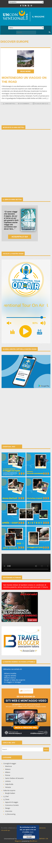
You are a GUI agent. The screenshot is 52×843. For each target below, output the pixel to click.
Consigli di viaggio (9, 763)
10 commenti (24, 103)
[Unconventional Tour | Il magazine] (24, 17)
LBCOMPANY (40, 839)
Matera (7, 769)
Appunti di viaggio (11, 802)
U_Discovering (10, 814)
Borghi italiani (10, 793)
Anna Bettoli (10, 103)
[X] (23, 6)
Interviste (8, 811)
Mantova (8, 766)
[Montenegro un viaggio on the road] (25, 58)
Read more (25, 71)
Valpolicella (9, 784)
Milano (7, 772)
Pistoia (7, 775)
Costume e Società (12, 805)
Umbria (8, 781)
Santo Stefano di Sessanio (14, 778)
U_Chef (5, 796)
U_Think (6, 799)
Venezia (8, 787)
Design (7, 808)
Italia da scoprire (9, 790)
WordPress (33, 841)
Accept (29, 837)
